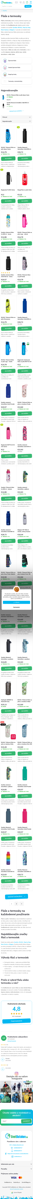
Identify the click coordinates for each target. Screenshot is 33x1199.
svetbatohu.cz (18, 1156)
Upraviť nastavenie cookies (16, 1189)
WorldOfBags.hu (26, 1182)
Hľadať (28, 6)
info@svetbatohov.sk (18, 1145)
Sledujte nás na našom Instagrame (17, 1078)
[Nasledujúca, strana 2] (16, 904)
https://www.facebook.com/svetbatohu (18, 1153)
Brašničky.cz (17, 1182)
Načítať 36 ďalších (15, 896)
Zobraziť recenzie (11, 1041)
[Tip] (25, 136)
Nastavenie (16, 607)
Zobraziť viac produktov (15, 111)
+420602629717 (17, 1148)
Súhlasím (17, 602)
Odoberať (26, 1121)
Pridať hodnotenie (16, 1021)
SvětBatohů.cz (8, 1182)
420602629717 (18, 1151)
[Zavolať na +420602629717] (21, 2)
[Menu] (31, 2)
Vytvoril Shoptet (17, 1192)
